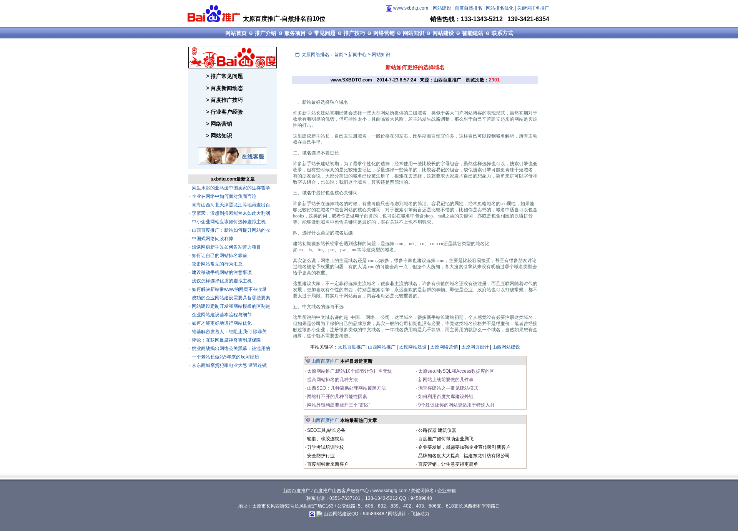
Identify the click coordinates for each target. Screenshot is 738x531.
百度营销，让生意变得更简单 (447, 464)
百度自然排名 (468, 8)
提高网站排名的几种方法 (332, 379)
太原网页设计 (475, 347)
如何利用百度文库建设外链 (445, 396)
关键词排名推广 (533, 8)
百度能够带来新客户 (327, 464)
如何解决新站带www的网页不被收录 (229, 289)
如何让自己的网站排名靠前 (219, 255)
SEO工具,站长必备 (326, 430)
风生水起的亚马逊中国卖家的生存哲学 (230, 188)
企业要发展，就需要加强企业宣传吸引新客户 (463, 447)
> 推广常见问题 (224, 76)
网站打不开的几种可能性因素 (336, 396)
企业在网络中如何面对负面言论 (223, 196)
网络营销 (384, 33)
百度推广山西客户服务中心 (341, 490)
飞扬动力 (420, 513)
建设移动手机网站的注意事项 (221, 272)
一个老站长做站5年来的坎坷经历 (225, 357)
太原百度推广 (352, 347)
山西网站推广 (382, 347)
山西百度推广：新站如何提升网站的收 (230, 230)
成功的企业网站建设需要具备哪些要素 (230, 297)
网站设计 (397, 513)
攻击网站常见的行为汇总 (217, 264)
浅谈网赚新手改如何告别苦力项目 (226, 247)
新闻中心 (357, 54)
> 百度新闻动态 (224, 88)
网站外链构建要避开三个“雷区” (338, 405)
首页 (338, 54)
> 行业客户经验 (224, 112)
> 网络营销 (219, 124)
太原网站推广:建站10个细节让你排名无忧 (349, 371)
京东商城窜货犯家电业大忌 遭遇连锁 (229, 365)
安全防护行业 (320, 455)
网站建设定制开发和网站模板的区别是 (230, 306)
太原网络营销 (444, 347)
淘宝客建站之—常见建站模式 (447, 388)
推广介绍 (265, 33)
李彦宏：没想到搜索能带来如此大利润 (230, 213)
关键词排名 (422, 490)
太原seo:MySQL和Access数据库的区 (455, 371)
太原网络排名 (315, 54)
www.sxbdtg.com (410, 8)
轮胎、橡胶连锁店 (325, 438)
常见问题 (325, 33)
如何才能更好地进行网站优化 (221, 323)
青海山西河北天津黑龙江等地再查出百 (230, 204)
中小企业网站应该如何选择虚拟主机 (228, 221)
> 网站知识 (219, 136)
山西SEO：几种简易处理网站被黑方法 (346, 388)
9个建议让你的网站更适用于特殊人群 (456, 405)
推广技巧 (354, 33)
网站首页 (236, 33)
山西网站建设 (506, 347)
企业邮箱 (446, 490)
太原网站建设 (413, 347)
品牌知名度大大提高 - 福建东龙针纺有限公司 (463, 455)
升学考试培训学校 (325, 447)
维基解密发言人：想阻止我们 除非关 (229, 331)
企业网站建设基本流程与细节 (221, 314)
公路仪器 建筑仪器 (436, 430)
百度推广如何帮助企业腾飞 (445, 438)
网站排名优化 (500, 8)
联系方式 (502, 33)
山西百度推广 (325, 361)
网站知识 (413, 33)
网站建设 (442, 8)
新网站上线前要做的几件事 (445, 379)
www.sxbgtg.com (389, 490)
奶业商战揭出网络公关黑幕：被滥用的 (230, 348)
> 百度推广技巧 (224, 100)
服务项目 (295, 33)
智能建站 (473, 33)
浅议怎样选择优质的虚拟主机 (221, 281)
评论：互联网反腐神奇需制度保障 (226, 340)
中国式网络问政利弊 (212, 238)
